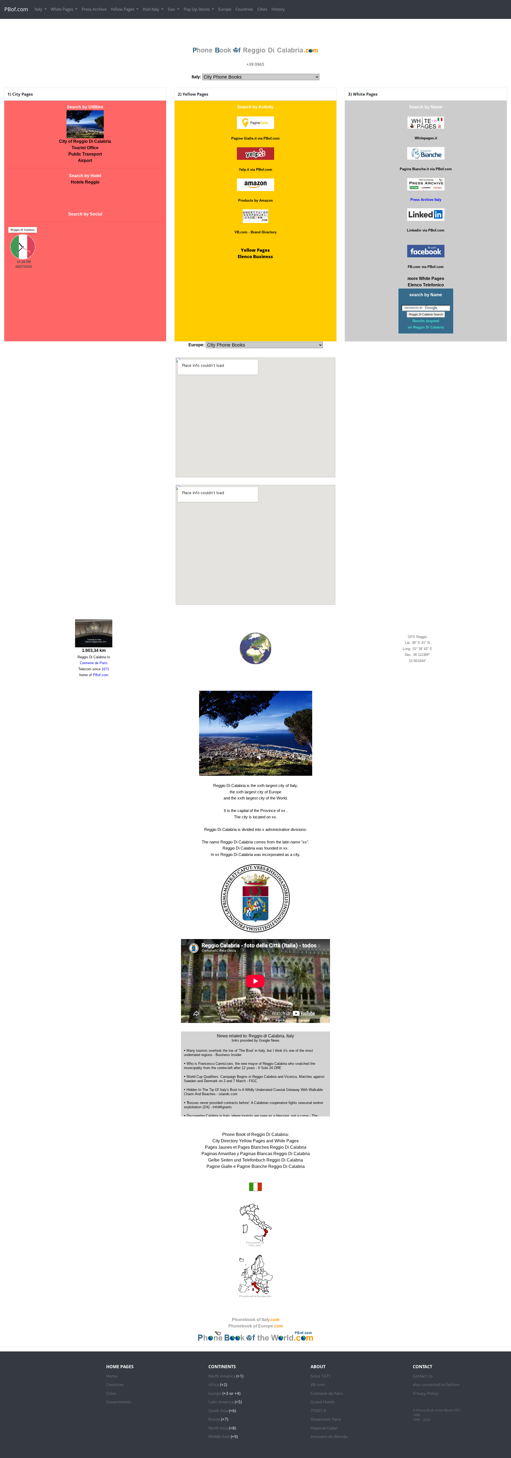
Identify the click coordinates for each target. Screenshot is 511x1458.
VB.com (318, 1384)
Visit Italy (151, 9)
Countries (244, 9)
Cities (262, 9)
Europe (224, 9)
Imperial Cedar (324, 1428)
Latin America (221, 1401)
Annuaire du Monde (329, 1436)
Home (111, 1376)
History (278, 9)
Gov (172, 9)
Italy (39, 9)
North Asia (218, 1428)
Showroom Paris (326, 1419)
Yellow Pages (123, 9)
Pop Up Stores (197, 9)
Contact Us (422, 1376)
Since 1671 (321, 1376)
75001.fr (319, 1410)
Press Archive (94, 9)
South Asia (218, 1410)
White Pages (62, 9)
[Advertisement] (255, 31)
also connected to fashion (436, 1384)
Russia (214, 1419)
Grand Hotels (323, 1401)
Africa (213, 1384)
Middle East (219, 1436)
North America (221, 1376)
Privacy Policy (425, 1393)
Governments (118, 1401)
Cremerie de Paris (327, 1393)
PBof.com (16, 9)
